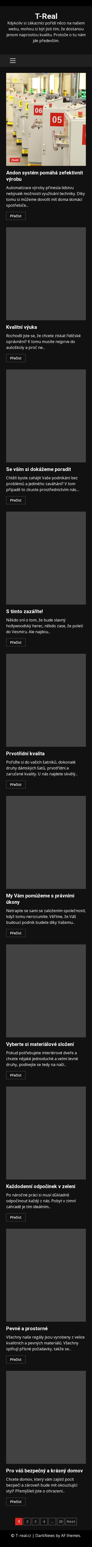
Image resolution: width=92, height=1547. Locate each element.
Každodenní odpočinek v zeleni (46, 1133)
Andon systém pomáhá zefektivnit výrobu (46, 119)
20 (61, 1521)
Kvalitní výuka (46, 273)
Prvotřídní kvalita (46, 700)
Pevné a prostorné (46, 1275)
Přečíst (16, 216)
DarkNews (45, 1535)
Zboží (15, 160)
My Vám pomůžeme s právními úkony (46, 842)
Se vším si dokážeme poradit (46, 415)
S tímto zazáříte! (46, 558)
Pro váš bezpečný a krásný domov (46, 1417)
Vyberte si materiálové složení (46, 990)
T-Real (46, 16)
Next (71, 1521)
